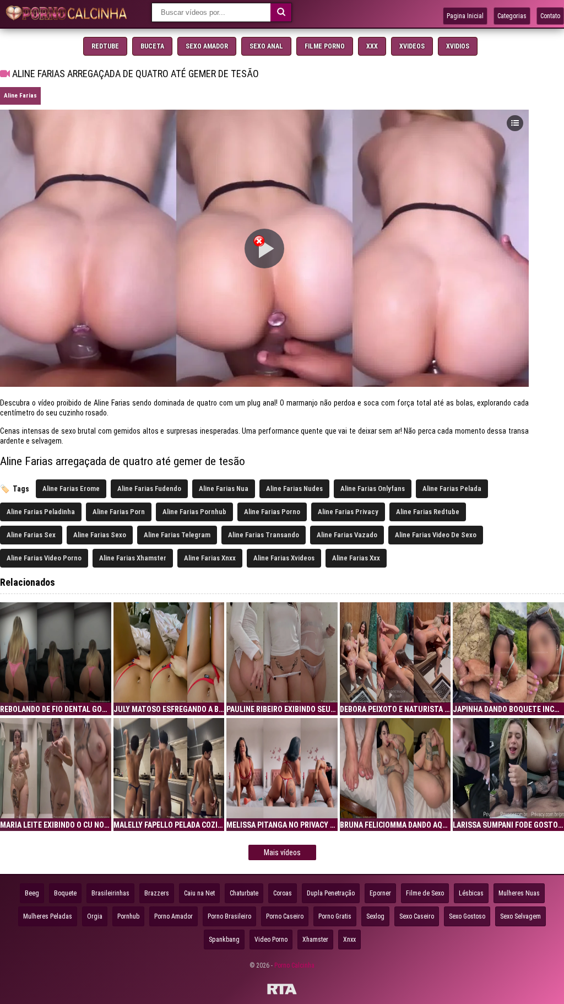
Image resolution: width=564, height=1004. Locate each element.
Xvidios (457, 46)
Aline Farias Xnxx (210, 558)
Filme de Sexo (425, 893)
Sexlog (375, 916)
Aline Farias (20, 95)
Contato (550, 16)
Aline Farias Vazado (347, 535)
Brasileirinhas (110, 893)
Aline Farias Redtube (427, 512)
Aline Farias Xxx (356, 558)
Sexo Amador (207, 46)
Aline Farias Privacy (348, 512)
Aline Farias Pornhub (194, 512)
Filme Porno (325, 46)
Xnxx (349, 939)
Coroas (282, 893)
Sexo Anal (266, 46)
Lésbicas (471, 893)
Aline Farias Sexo (99, 535)
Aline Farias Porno (272, 512)
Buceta (152, 46)
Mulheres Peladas (47, 916)
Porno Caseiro (284, 916)
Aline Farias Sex (31, 535)
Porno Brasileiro (229, 916)
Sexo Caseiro (416, 916)
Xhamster (315, 939)
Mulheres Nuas (519, 893)
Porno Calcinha (294, 965)
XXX (372, 46)
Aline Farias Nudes (294, 488)
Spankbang (224, 939)
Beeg (32, 893)
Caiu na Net (199, 893)
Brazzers (156, 893)
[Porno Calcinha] (69, 14)
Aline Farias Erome (71, 488)
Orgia (94, 916)
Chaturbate (244, 893)
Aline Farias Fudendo (149, 488)
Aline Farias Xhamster (132, 558)
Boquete (65, 893)
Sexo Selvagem (520, 916)
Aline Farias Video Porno (44, 558)
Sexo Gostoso (467, 916)
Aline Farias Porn (119, 512)
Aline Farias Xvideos (283, 558)
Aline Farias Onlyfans (372, 488)
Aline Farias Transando (263, 535)
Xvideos (412, 46)
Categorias (512, 16)
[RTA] (282, 991)
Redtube (105, 46)
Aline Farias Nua (223, 488)
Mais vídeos (282, 852)
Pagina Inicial (465, 16)
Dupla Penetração (331, 893)
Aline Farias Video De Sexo (435, 535)
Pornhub (128, 916)
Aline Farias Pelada (451, 488)
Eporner (380, 893)
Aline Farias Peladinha (41, 512)
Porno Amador (173, 916)
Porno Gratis (334, 916)
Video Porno (271, 939)
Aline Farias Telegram (177, 535)
